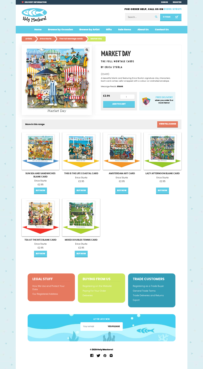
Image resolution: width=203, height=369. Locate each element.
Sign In (164, 2)
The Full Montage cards (117, 61)
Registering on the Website (97, 286)
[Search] (156, 17)
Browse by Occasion (60, 29)
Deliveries (88, 295)
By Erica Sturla (112, 67)
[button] (87, 49)
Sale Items (124, 29)
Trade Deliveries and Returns (148, 295)
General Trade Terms (144, 291)
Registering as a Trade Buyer (148, 286)
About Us (143, 29)
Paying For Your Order (94, 291)
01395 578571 (172, 9)
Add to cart (119, 104)
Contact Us (162, 29)
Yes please (114, 326)
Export (136, 300)
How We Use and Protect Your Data (48, 287)
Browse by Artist (89, 29)
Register (177, 2)
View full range (167, 124)
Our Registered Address (45, 294)
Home (38, 29)
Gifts (109, 29)
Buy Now (40, 191)
